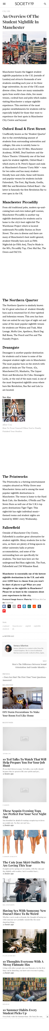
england (6, 626)
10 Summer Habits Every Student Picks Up (20, 1011)
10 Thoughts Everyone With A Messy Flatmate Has (23, 962)
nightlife (37, 626)
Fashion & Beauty (10, 856)
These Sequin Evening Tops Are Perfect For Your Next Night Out (24, 814)
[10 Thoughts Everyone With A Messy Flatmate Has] (24, 941)
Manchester (17, 626)
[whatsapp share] (29, 606)
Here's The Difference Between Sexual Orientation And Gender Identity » (29, 666)
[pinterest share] (19, 606)
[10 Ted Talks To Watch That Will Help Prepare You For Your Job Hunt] (24, 739)
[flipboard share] (4, 611)
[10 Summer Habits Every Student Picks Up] (24, 989)
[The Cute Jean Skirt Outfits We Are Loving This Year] (24, 842)
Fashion (6, 805)
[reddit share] (34, 606)
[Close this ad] (47, 1016)
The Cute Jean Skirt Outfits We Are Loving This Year (24, 863)
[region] (24, 276)
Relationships (9, 905)
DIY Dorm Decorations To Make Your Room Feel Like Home (21, 713)
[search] (45, 3)
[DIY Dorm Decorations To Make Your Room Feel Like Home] (23, 698)
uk (13, 629)
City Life (6, 11)
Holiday (6, 1004)
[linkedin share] (24, 606)
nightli (28, 626)
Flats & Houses (9, 956)
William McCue (39, 599)
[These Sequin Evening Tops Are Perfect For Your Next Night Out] (24, 790)
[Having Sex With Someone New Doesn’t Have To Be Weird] (24, 890)
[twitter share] (9, 606)
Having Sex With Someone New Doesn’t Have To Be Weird (24, 912)
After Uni (7, 424)
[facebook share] (4, 606)
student (6, 629)
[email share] (14, 606)
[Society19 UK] (24, 4)
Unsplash (9, 602)
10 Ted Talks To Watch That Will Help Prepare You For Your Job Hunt (24, 762)
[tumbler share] (39, 606)
